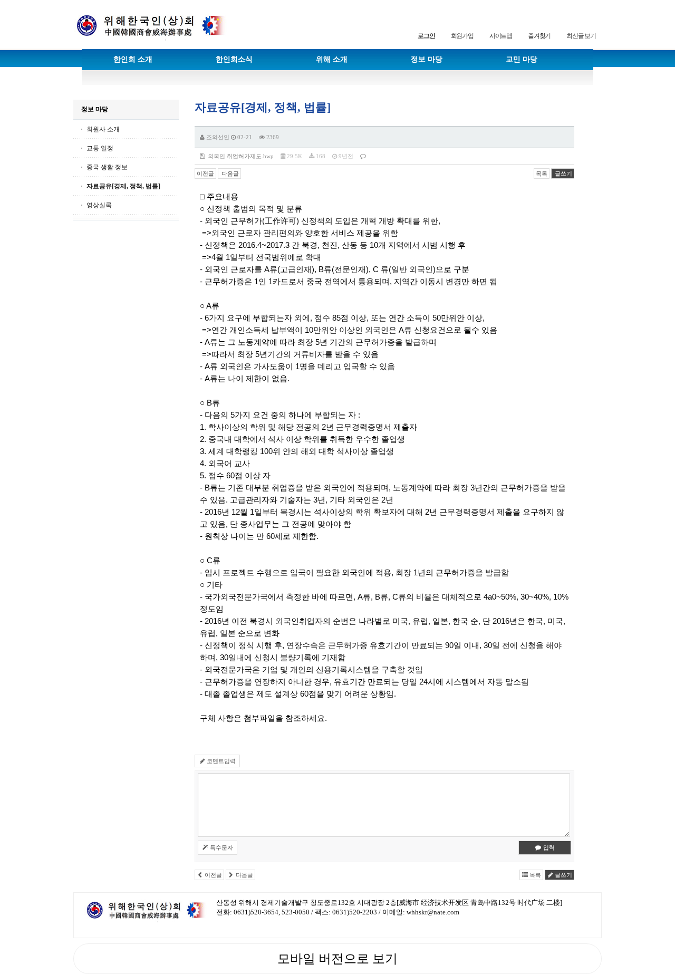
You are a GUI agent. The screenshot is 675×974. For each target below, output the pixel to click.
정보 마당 (426, 59)
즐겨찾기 (539, 36)
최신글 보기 (581, 36)
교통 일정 (99, 148)
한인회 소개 (132, 59)
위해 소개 (332, 59)
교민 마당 (521, 59)
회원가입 (462, 36)
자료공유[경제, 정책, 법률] (123, 186)
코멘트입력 (220, 761)
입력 (548, 847)
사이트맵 (500, 36)
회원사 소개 (103, 129)
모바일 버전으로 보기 (337, 959)
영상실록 (99, 205)
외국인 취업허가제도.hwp (239, 156)
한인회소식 (234, 59)
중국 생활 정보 (107, 167)
